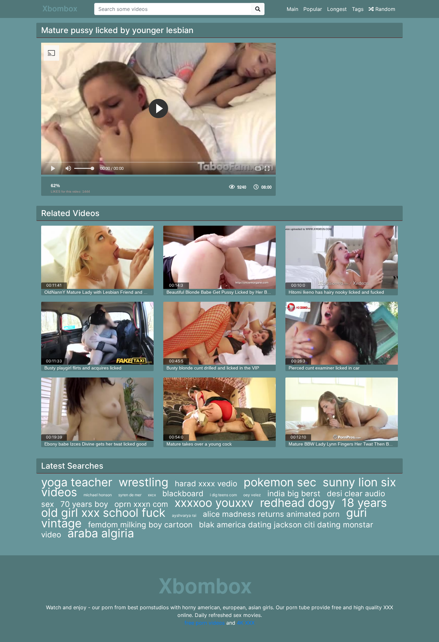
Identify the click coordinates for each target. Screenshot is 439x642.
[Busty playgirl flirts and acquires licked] (97, 333)
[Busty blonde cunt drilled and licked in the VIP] (219, 333)
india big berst (293, 493)
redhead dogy (297, 503)
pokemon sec (280, 482)
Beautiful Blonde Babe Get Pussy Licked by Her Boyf (219, 292)
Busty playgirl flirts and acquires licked (82, 367)
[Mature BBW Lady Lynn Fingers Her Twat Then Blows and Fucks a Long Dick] (341, 409)
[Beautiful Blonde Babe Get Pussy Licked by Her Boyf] (219, 257)
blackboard (182, 493)
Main (292, 9)
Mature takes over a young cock (199, 444)
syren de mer (129, 494)
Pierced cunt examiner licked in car (324, 367)
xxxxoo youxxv (214, 503)
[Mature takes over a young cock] (219, 409)
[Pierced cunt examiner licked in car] (341, 333)
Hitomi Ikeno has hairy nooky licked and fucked (336, 292)
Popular (312, 9)
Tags (357, 9)
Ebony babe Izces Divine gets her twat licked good (95, 444)
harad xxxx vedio (206, 483)
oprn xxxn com (141, 504)
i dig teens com (223, 494)
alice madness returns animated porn (271, 514)
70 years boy (84, 504)
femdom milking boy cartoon (140, 524)
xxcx (152, 494)
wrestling (143, 482)
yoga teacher (76, 482)
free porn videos (204, 623)
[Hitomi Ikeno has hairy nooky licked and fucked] (341, 257)
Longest (337, 9)
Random (384, 9)
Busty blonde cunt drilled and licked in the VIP (212, 367)
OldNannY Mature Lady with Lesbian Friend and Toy (97, 292)
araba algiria (100, 533)
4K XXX (246, 623)
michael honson (98, 494)
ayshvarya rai (184, 515)
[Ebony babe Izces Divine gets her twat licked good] (97, 409)
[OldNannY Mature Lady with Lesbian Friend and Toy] (97, 257)
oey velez (252, 494)
